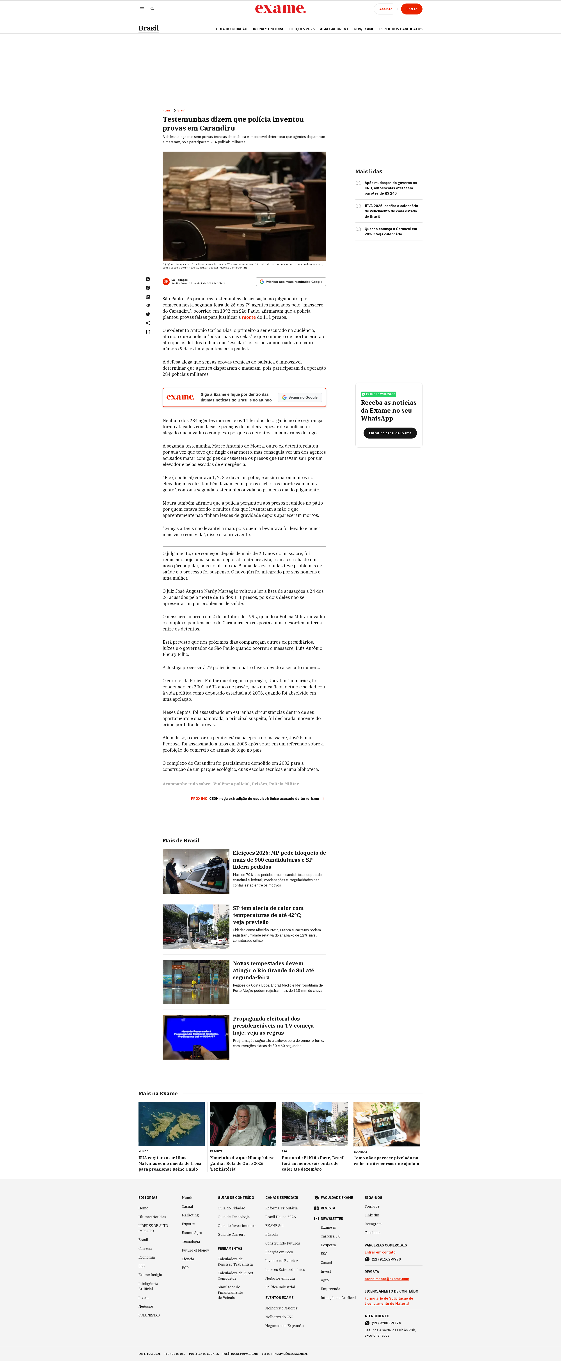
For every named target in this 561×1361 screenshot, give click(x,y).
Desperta (328, 1245)
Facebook (372, 1232)
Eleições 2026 (302, 29)
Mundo (187, 1197)
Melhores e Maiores (281, 1308)
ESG (141, 1266)
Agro (325, 1280)
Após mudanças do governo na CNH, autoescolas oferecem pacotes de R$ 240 (391, 188)
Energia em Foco (279, 1252)
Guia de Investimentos (237, 1225)
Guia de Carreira (231, 1234)
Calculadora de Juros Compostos (235, 1275)
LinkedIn (372, 1215)
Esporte (188, 1224)
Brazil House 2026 (280, 1217)
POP (185, 1268)
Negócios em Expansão (284, 1325)
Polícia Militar (284, 783)
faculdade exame (337, 1197)
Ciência (188, 1259)
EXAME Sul (274, 1225)
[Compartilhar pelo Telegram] (148, 305)
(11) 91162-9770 (386, 1259)
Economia (146, 1257)
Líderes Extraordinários (285, 1269)
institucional (149, 1354)
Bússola (271, 1234)
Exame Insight (150, 1275)
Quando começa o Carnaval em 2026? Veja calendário (391, 231)
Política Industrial (280, 1287)
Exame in (328, 1227)
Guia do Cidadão (231, 29)
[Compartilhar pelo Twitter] (148, 314)
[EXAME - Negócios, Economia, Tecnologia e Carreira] (280, 9)
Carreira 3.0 (331, 1236)
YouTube (372, 1206)
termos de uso (175, 1354)
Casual (187, 1206)
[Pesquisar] (152, 9)
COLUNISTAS (149, 1315)
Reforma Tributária (281, 1208)
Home (166, 110)
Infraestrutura (268, 29)
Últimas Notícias (152, 1217)
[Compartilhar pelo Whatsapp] (148, 279)
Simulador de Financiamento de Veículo (230, 1292)
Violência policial (231, 783)
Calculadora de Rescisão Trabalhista (235, 1261)
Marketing (190, 1215)
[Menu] (142, 9)
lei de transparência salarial (285, 1354)
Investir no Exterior (281, 1261)
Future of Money (195, 1250)
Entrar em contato (380, 1252)
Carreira (145, 1248)
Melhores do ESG (279, 1317)
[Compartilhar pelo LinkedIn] (148, 296)
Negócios (146, 1306)
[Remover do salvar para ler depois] (148, 331)
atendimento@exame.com (387, 1279)
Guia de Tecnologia (234, 1217)
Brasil (148, 27)
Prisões (259, 783)
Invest (143, 1297)
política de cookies (204, 1354)
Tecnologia (191, 1241)
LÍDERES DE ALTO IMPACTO (153, 1228)
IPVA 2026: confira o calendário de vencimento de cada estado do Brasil (391, 211)
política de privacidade (240, 1354)
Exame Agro (192, 1232)
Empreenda (330, 1289)
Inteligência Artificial (148, 1286)
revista (328, 1208)
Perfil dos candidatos (401, 29)
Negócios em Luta (280, 1278)
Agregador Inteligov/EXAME (347, 29)
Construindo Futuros (282, 1243)
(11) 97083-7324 (386, 1323)
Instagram (373, 1224)
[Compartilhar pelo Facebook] (148, 287)
